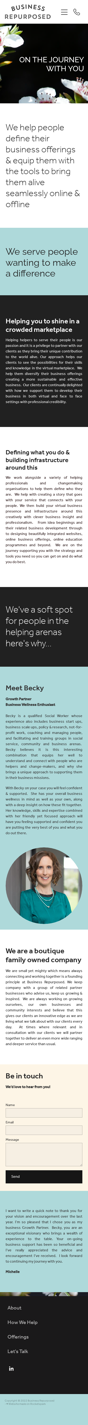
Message (12, 1140)
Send (15, 1176)
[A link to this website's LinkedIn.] (11, 1368)
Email (10, 1122)
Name (10, 1105)
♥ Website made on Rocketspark (26, 1404)
